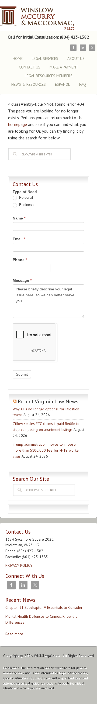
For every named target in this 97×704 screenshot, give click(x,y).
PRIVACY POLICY (18, 565)
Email (19, 239)
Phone (20, 259)
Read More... (15, 633)
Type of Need (25, 192)
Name (19, 218)
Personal (25, 197)
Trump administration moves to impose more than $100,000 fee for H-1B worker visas (46, 450)
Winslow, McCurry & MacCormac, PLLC (47, 15)
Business (26, 205)
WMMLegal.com (47, 655)
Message (22, 280)
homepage (17, 124)
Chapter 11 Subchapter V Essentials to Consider (43, 607)
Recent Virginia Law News (48, 401)
